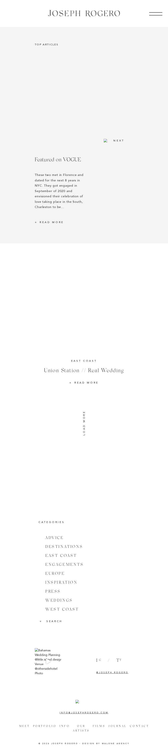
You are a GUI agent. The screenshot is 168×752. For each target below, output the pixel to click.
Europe (55, 573)
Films (99, 726)
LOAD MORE (84, 423)
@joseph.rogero (112, 672)
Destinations (64, 546)
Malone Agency (116, 743)
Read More (52, 222)
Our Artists (81, 728)
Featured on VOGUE (58, 159)
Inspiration (61, 582)
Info (65, 726)
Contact (139, 726)
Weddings (59, 600)
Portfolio (45, 726)
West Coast (62, 609)
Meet (24, 726)
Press (53, 591)
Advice (54, 537)
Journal (117, 726)
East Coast (61, 555)
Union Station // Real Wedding (84, 370)
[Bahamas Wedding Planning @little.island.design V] (48, 661)
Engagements (64, 564)
